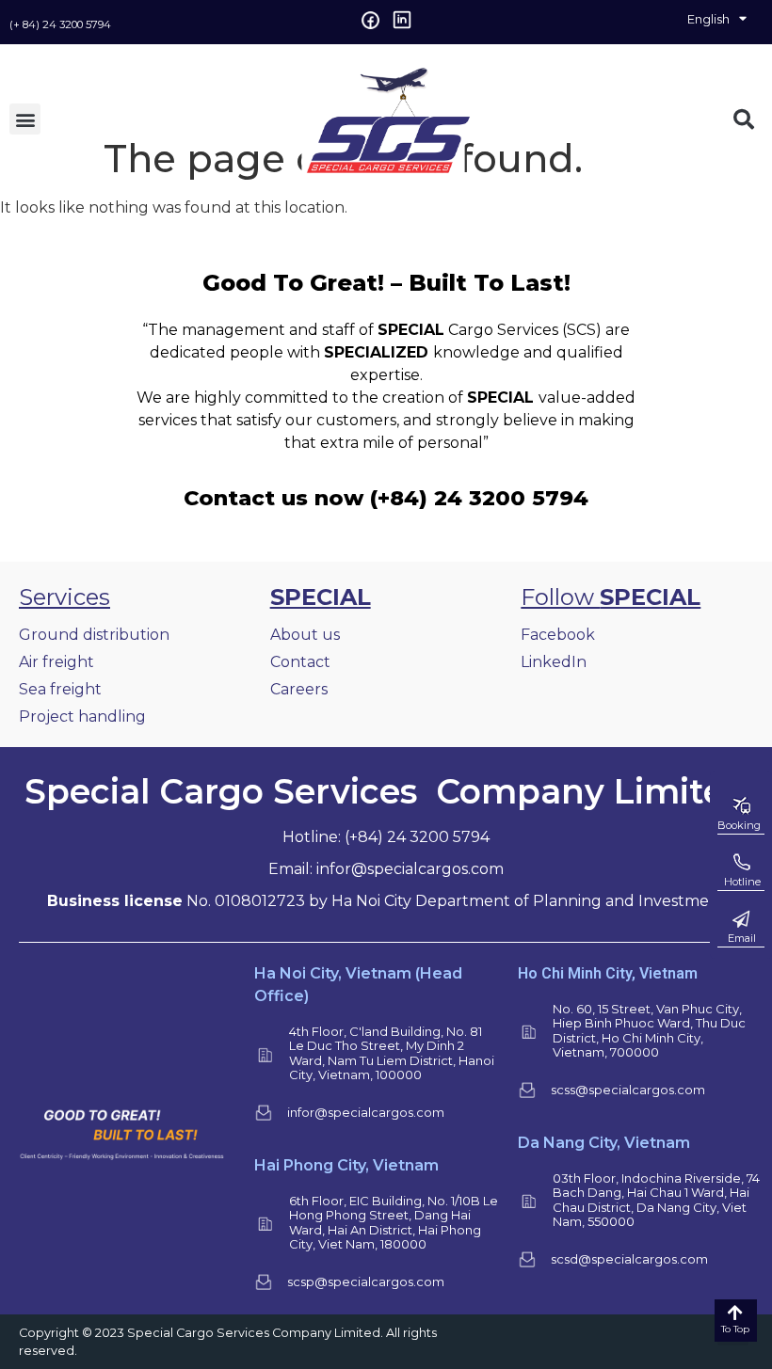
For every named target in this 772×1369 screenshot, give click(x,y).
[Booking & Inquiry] (740, 806)
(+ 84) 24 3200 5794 (60, 24)
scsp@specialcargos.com (365, 1281)
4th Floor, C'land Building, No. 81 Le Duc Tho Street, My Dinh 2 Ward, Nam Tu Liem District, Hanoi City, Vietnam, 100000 (391, 1053)
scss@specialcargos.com (628, 1089)
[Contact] (740, 919)
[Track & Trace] (740, 863)
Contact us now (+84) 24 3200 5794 (386, 498)
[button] (24, 119)
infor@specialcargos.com (365, 1112)
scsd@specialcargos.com (629, 1258)
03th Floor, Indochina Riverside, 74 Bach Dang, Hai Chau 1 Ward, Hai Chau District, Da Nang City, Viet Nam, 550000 (656, 1200)
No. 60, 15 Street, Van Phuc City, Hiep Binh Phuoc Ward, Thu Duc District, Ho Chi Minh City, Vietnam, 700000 (649, 1030)
